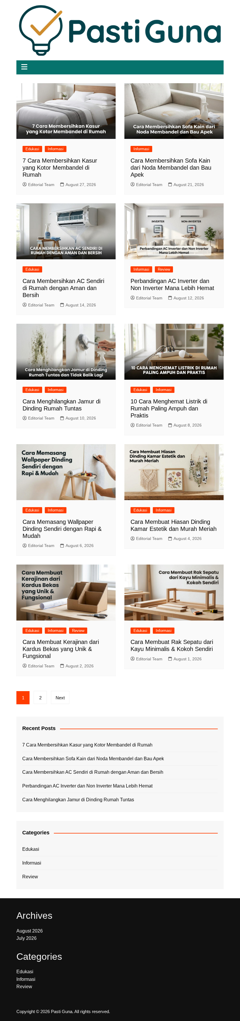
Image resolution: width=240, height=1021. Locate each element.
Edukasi (32, 149)
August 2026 (29, 930)
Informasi (56, 149)
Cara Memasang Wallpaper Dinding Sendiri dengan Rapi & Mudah (62, 529)
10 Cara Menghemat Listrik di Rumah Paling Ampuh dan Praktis (169, 408)
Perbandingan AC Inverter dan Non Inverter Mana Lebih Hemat (87, 785)
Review (164, 269)
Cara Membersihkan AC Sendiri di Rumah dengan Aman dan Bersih (63, 288)
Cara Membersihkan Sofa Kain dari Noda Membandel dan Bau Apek (171, 167)
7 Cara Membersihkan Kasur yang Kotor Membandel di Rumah (60, 167)
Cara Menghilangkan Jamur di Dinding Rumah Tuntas (78, 799)
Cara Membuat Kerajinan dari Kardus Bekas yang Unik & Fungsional (61, 649)
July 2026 (26, 938)
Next (60, 697)
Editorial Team (41, 184)
